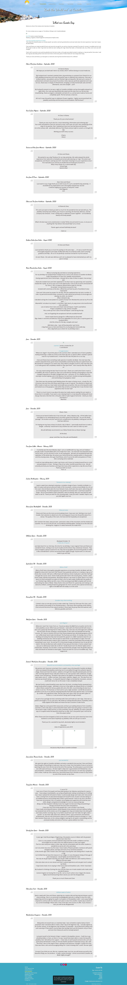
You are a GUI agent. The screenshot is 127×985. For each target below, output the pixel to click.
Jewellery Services (29, 974)
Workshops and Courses (31, 973)
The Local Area (28, 977)
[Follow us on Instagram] (63, 965)
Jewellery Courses (29, 978)
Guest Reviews (28, 971)
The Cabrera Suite (29, 968)
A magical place (63, 351)
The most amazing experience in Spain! (35, 40)
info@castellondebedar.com (95, 981)
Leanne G (57, 345)
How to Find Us (28, 970)
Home (26, 967)
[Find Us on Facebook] (61, 965)
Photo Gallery (28, 976)
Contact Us (27, 980)
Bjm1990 (28, 36)
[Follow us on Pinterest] (66, 965)
